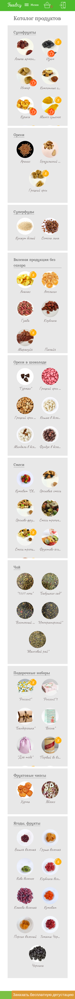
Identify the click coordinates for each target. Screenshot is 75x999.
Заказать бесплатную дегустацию (43, 994)
